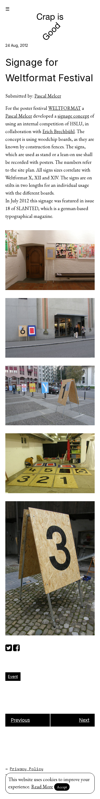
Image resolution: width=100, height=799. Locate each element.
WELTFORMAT (64, 108)
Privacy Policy (26, 768)
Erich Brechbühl (58, 131)
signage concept (73, 116)
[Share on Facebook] (16, 647)
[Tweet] (8, 647)
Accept (62, 787)
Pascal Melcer (47, 96)
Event (13, 676)
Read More (42, 786)
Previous (20, 720)
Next (84, 720)
